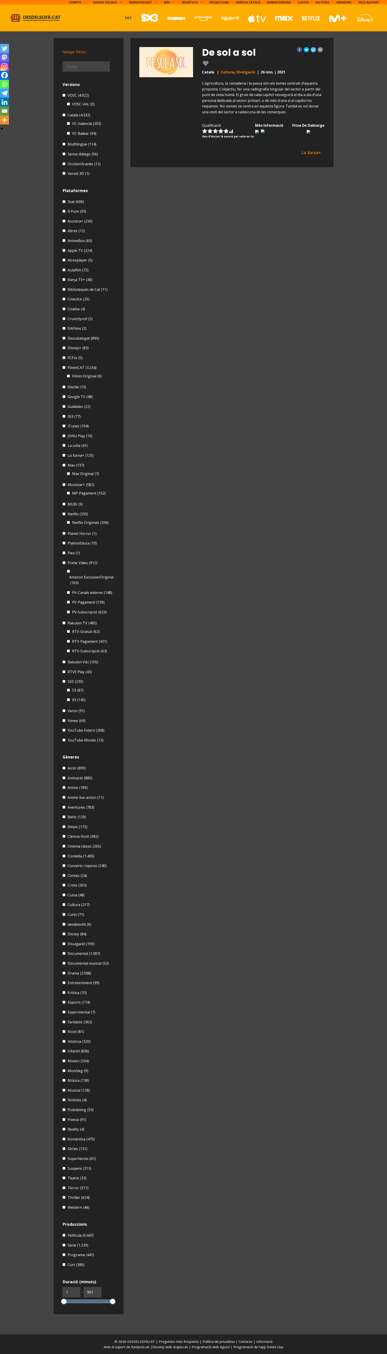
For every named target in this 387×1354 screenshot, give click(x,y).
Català (79, 115)
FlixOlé (77, 387)
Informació (264, 1341)
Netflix (78, 514)
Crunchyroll (80, 318)
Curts (76, 914)
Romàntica (81, 1139)
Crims (77, 885)
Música (78, 1080)
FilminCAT (82, 367)
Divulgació (245, 72)
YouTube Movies (85, 740)
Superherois (82, 1158)
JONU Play (80, 435)
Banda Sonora (279, 2)
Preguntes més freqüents (179, 1341)
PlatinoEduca (82, 543)
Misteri (78, 1060)
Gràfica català (248, 2)
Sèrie (78, 1245)
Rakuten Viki (83, 662)
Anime (78, 787)
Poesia (77, 1119)
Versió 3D (78, 173)
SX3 (75, 681)
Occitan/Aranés (84, 163)
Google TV (80, 396)
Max (76, 465)
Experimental (81, 1012)
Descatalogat (83, 338)
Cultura (227, 72)
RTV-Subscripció (89, 651)
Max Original (85, 473)
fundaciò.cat (140, 1347)
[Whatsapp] (4, 84)
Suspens (79, 1168)
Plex (74, 553)
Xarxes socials (105, 2)
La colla (78, 445)
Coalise (76, 308)
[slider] (64, 1301)
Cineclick (78, 299)
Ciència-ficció (83, 836)
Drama (79, 973)
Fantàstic (80, 1022)
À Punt (77, 211)
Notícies (322, 2)
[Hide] (2, 129)
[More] (4, 120)
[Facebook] (4, 75)
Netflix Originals (90, 522)
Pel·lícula (81, 1235)
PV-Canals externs (92, 592)
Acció (77, 768)
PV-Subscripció (89, 612)
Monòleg (78, 1070)
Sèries (77, 1148)
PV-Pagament (88, 602)
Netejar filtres (74, 51)
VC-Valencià (86, 123)
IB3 (74, 416)
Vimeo (77, 720)
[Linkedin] (4, 102)
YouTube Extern (86, 730)
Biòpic (77, 826)
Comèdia (81, 856)
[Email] (4, 111)
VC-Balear (84, 133)
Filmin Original (87, 376)
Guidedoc (79, 406)
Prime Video (82, 562)
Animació (80, 778)
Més (167, 2)
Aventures (81, 807)
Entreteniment (83, 982)
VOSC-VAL (83, 104)
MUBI (75, 504)
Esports (79, 1002)
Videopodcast (140, 2)
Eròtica (77, 992)
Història (79, 1041)
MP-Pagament (89, 493)
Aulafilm (78, 270)
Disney (77, 934)
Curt (76, 1264)
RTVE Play (80, 671)
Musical (79, 1090)
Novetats (190, 2)
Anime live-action (86, 797)
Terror (78, 1187)
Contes (77, 875)
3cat (76, 201)
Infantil (78, 1051)
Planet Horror (82, 533)
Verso (76, 710)
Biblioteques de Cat (88, 289)
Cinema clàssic (84, 846)
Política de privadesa (219, 1341)
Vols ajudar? (368, 2)
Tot (128, 18)
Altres (76, 230)
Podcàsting (81, 1109)
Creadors (343, 2)
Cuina (76, 895)
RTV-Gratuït (86, 631)
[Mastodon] (4, 57)
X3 (79, 699)
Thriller (79, 1197)
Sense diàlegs (83, 154)
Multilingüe (82, 144)
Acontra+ (80, 221)
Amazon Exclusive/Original (91, 580)
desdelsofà (79, 924)
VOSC (78, 95)
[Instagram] (4, 66)
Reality (76, 1129)
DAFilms (77, 328)
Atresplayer (80, 260)
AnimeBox (80, 240)
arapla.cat (180, 1347)
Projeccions (219, 2)
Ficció (76, 1031)
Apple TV (80, 250)
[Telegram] (4, 93)
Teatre (77, 1178)
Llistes (303, 2)
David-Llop (275, 1347)
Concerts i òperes (87, 865)
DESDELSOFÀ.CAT (141, 1341)
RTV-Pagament (89, 641)
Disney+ (78, 347)
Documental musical (88, 963)
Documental (84, 953)
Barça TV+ (80, 279)
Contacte (246, 1341)
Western (78, 1207)
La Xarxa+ (81, 455)
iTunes (78, 426)
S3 (78, 690)
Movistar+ (81, 484)
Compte (75, 2)
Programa (81, 1254)
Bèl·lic (77, 816)
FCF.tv (75, 357)
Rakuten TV (82, 623)
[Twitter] (4, 48)
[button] (299, 49)
